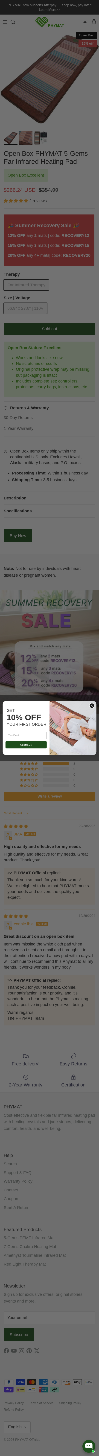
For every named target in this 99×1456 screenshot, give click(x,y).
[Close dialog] (92, 705)
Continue (26, 745)
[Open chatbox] (88, 1446)
